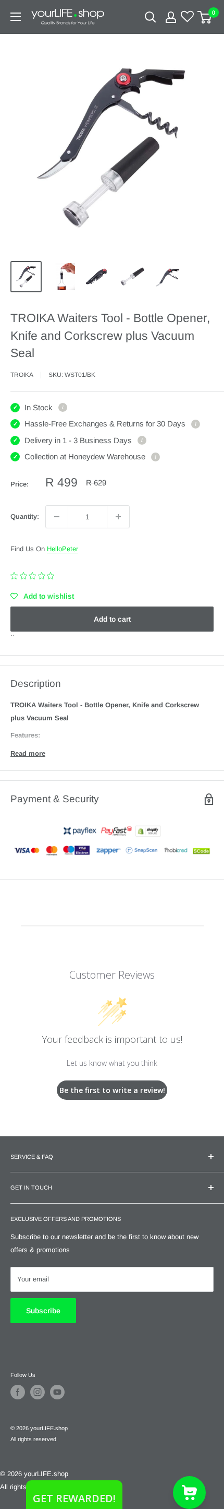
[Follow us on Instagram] (37, 1392)
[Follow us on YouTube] (57, 1392)
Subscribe (43, 1310)
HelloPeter (62, 549)
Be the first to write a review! (112, 1090)
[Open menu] (15, 17)
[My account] (171, 17)
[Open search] (150, 17)
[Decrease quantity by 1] (57, 517)
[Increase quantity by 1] (118, 517)
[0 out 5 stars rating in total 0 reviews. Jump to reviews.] (34, 575)
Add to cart (112, 619)
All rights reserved (33, 1439)
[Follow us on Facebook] (17, 1392)
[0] (204, 17)
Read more (27, 753)
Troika (21, 374)
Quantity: (24, 516)
